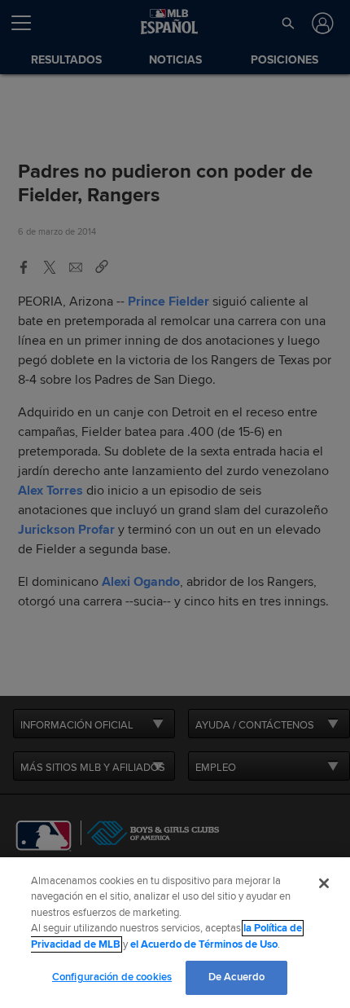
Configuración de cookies (112, 977)
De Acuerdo (236, 977)
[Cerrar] (324, 883)
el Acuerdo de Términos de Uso (204, 944)
